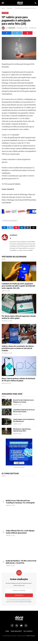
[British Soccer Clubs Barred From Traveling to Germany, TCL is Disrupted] (19, 488)
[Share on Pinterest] (27, 33)
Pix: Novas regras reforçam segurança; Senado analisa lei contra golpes (19, 317)
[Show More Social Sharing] (34, 33)
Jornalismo (11, 28)
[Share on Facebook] (7, 33)
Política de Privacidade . (26, 601)
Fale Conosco (28, 631)
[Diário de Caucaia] (20, 3)
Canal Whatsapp (16, 631)
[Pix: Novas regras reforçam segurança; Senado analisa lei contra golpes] (19, 303)
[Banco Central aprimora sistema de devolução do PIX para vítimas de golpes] (19, 366)
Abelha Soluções (30, 635)
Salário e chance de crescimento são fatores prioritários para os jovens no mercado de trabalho (18, 348)
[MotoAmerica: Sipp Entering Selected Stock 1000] (6, 431)
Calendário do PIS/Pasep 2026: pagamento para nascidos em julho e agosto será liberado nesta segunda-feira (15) (18, 286)
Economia (5, 12)
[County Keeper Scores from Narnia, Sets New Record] (6, 421)
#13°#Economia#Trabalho (10, 220)
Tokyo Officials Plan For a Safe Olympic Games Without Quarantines (20, 532)
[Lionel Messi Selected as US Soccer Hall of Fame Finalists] (6, 412)
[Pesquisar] (35, 3)
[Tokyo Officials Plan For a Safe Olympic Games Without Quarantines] (19, 518)
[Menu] (3, 3)
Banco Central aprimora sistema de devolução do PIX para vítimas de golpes (18, 379)
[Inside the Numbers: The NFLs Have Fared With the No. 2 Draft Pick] (19, 548)
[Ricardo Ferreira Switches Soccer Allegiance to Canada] (6, 402)
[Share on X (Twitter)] (17, 33)
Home (7, 631)
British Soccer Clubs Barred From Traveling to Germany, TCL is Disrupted (20, 501)
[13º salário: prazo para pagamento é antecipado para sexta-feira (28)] (19, 48)
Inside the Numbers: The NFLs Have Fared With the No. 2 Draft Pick (21, 562)
